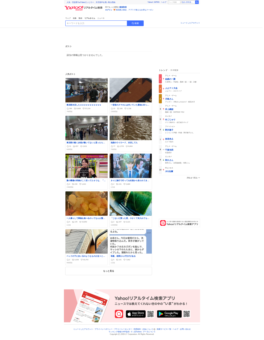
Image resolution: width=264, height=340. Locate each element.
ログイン (108, 10)
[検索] (197, 2)
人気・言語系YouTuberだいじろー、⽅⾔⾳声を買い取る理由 (91, 2)
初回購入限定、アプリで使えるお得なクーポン (134, 10)
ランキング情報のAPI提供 (119, 332)
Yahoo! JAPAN (153, 2)
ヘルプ (163, 2)
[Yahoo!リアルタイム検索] (84, 6)
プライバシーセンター (123, 329)
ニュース (101, 18)
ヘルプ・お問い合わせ (182, 329)
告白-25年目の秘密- (188, 2)
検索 (136, 23)
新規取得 (123, 7)
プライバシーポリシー (103, 329)
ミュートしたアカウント (190, 23)
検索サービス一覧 (164, 329)
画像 (74, 18)
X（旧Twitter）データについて (143, 332)
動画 (80, 18)
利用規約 (137, 329)
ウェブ (68, 18)
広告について (147, 329)
